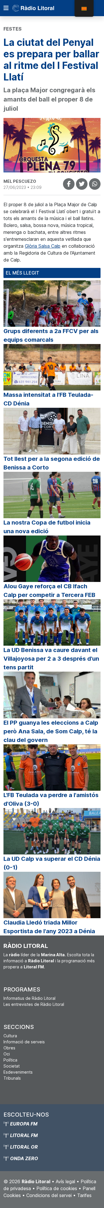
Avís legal (65, 1181)
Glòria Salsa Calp (42, 246)
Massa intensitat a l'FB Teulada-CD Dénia (48, 399)
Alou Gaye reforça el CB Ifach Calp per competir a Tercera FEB (49, 590)
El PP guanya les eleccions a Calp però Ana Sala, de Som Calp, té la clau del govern (50, 731)
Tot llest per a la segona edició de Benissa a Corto (51, 463)
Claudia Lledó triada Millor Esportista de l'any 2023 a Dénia (49, 927)
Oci (6, 1053)
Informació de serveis (24, 1041)
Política (10, 1059)
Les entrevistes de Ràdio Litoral (33, 1004)
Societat (11, 1066)
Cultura (10, 1035)
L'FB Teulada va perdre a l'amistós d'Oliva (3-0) (51, 799)
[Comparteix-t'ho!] (69, 184)
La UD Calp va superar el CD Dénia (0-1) (51, 863)
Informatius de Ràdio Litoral (29, 998)
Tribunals (12, 1078)
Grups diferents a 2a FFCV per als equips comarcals (51, 335)
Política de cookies (56, 1188)
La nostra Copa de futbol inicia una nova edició (46, 527)
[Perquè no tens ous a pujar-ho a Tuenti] (82, 184)
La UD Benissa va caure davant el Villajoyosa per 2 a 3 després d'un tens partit (51, 659)
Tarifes (84, 1195)
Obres (9, 1047)
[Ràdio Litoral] (41, 8)
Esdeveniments (18, 1072)
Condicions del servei (49, 1195)
